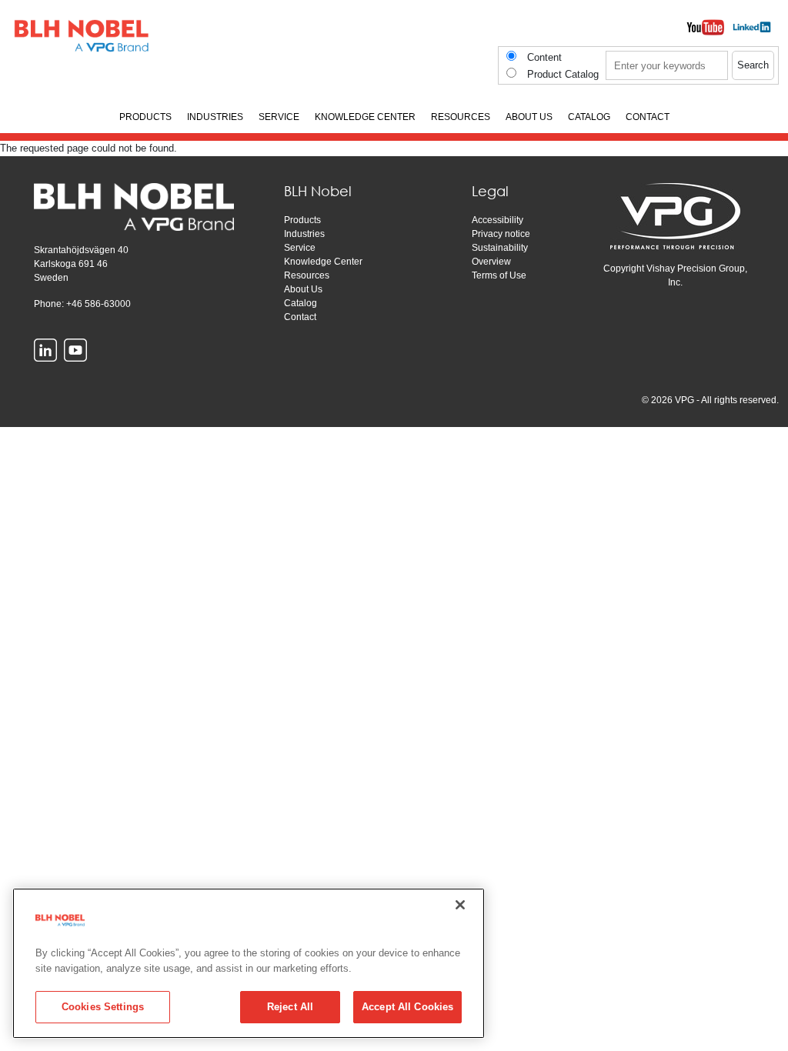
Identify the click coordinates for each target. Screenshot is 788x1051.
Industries (304, 234)
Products (302, 220)
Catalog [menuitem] (589, 117)
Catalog (300, 303)
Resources (306, 275)
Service (300, 247)
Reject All (290, 1007)
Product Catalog (563, 74)
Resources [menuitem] (460, 117)
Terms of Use (499, 275)
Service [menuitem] (279, 117)
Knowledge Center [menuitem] (365, 117)
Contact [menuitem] (647, 117)
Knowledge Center (323, 261)
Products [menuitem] (145, 117)
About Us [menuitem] (529, 117)
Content (544, 57)
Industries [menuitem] (215, 117)
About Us (303, 289)
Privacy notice (501, 234)
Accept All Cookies (407, 1007)
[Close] (460, 905)
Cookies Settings (103, 1007)
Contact (300, 317)
